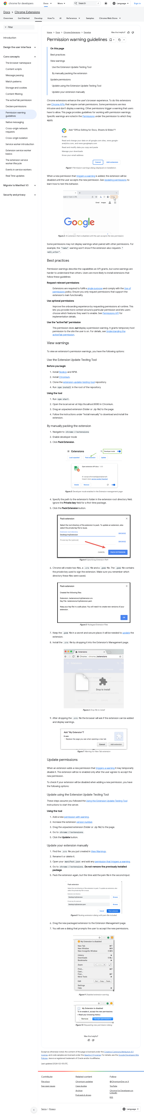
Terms (44, 1109)
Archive (79, 1090)
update (126, 632)
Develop (38, 18)
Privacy (52, 1109)
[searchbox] (18, 27)
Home (49, 32)
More (60, 3)
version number (84, 822)
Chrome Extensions (27, 12)
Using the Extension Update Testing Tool (106, 801)
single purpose (95, 288)
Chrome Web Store (108, 18)
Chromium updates (84, 1081)
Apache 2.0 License (92, 1055)
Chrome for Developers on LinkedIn (121, 1091)
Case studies (81, 1086)
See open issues (48, 1086)
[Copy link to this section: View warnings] (72, 343)
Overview (8, 18)
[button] (16, 47)
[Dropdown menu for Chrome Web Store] (120, 18)
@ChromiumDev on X (119, 1081)
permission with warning (76, 817)
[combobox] (87, 3)
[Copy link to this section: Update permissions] (80, 760)
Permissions (88, 116)
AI (60, 18)
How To (51, 18)
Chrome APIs (58, 104)
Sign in (137, 3)
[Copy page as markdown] (119, 39)
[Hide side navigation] (34, 1110)
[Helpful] (128, 32)
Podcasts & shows (83, 1095)
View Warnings (98, 851)
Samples (90, 18)
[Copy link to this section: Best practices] (72, 261)
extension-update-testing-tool (79, 382)
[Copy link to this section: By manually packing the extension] (94, 426)
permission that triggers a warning (112, 861)
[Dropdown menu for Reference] (80, 18)
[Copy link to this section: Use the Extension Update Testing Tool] (99, 360)
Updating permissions (115, 180)
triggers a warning (85, 176)
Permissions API (111, 313)
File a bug (45, 1081)
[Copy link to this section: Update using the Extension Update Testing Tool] (111, 795)
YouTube (113, 1086)
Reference (72, 18)
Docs (45, 3)
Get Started (23, 18)
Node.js (63, 372)
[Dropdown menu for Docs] (51, 3)
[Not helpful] (133, 32)
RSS (111, 1097)
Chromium (64, 377)
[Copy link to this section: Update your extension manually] (91, 845)
